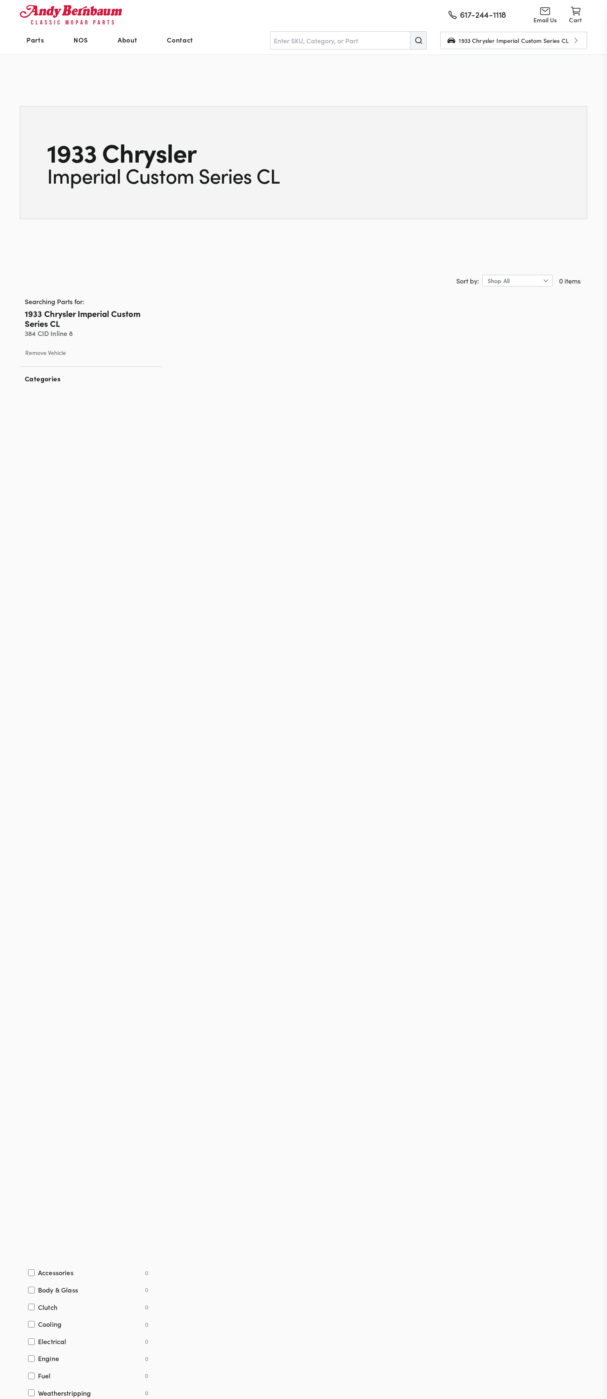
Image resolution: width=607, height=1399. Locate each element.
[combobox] (348, 40)
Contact (180, 39)
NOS (81, 39)
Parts (35, 39)
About (127, 39)
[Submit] (418, 40)
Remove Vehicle (45, 353)
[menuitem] (35, 40)
